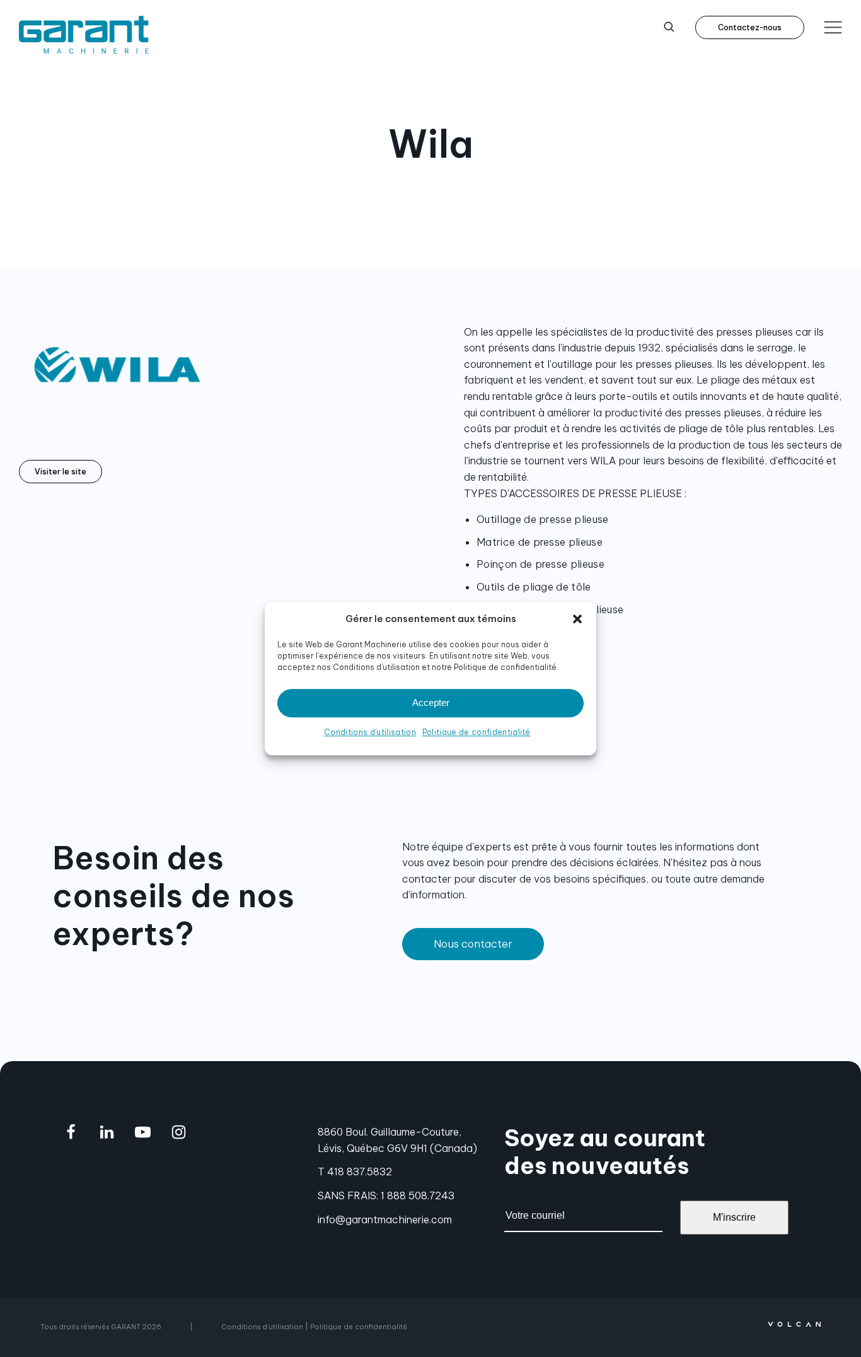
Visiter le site (60, 471)
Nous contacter (473, 944)
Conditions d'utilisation (262, 1326)
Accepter (430, 702)
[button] (577, 619)
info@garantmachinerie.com (385, 1219)
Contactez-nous (750, 27)
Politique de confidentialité (476, 732)
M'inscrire (734, 1217)
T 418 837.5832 (355, 1171)
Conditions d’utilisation (370, 732)
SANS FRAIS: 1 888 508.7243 (386, 1195)
